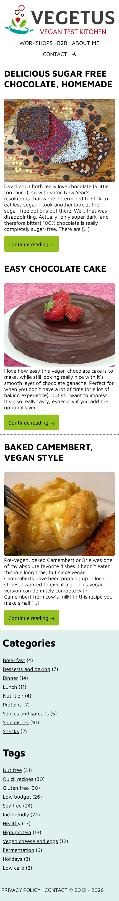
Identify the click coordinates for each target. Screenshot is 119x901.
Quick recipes (18, 779)
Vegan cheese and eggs (30, 841)
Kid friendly (16, 814)
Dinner (10, 678)
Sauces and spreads (26, 713)
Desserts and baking (26, 669)
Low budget (17, 797)
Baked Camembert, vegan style (48, 452)
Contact (55, 54)
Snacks (11, 731)
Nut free (12, 770)
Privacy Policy (20, 890)
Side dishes (16, 722)
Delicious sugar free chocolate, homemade (58, 78)
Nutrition (13, 696)
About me (86, 43)
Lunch (10, 687)
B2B (62, 43)
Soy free (12, 805)
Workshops (36, 43)
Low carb (13, 868)
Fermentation (18, 850)
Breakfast (14, 660)
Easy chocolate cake (55, 268)
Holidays (12, 859)
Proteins (12, 704)
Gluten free (16, 788)
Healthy (11, 823)
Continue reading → (31, 244)
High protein (17, 832)
